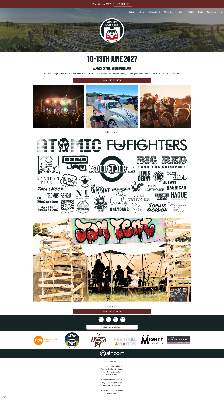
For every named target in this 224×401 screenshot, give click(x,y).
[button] (221, 12)
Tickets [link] (141, 12)
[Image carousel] (112, 262)
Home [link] (131, 12)
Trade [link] (200, 12)
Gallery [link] (191, 12)
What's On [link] (168, 12)
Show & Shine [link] (154, 12)
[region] (112, 4)
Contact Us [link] (211, 12)
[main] (112, 64)
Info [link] (180, 12)
